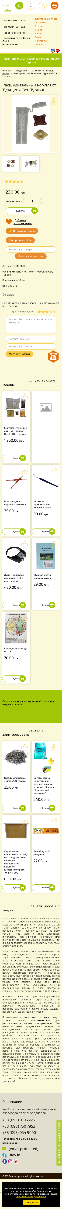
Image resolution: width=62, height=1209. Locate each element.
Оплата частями (24, 231)
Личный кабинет (43, 6)
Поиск (31, 6)
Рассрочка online (20, 240)
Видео (38, 29)
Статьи (39, 25)
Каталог (7, 9)
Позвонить (19, 6)
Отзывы (40, 44)
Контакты (41, 40)
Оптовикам (41, 22)
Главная (6, 70)
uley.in (14, 1154)
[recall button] (53, 356)
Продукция (21, 70)
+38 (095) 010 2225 (13, 20)
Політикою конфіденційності (31, 1196)
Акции (38, 33)
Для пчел (36, 70)
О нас (38, 37)
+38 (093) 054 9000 (14, 32)
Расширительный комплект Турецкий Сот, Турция (31, 60)
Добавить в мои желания (23, 222)
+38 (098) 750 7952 (13, 26)
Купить (20, 210)
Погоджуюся (32, 1202)
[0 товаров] (55, 6)
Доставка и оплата (46, 18)
